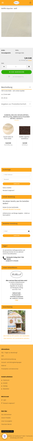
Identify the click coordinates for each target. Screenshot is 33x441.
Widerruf (3, 365)
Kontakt (5, 383)
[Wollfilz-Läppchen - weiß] (16, 24)
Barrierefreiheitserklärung (8, 359)
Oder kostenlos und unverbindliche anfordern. (16, 338)
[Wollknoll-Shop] (16, 2)
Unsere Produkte (6, 418)
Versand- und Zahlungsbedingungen (11, 362)
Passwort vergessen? (8, 190)
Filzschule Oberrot (6, 424)
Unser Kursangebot (6, 421)
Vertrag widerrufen (7, 431)
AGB (2, 356)
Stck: (2, 63)
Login (4, 400)
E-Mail (16, 300)
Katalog (5, 386)
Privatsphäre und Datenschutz (9, 369)
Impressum (6, 380)
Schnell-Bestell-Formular (12, 209)
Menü (2, 2)
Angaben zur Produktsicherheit (13, 104)
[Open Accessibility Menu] (4, 436)
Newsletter (6, 389)
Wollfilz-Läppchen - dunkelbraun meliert (24, 137)
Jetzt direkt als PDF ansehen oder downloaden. (16, 336)
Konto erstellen (7, 188)
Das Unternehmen (6, 414)
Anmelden (16, 183)
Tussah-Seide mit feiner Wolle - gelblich (8, 137)
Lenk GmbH (20, 438)
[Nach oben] (28, 438)
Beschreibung (6, 87)
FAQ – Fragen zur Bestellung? (9, 352)
